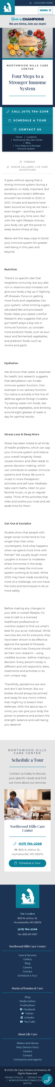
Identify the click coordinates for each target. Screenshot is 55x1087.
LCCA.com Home (43, 3)
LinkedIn (28, 1017)
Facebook (29, 1009)
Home (19, 137)
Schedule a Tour (29, 120)
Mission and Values (27, 1043)
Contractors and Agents (28, 1059)
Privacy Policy (14, 1077)
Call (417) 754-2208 (29, 111)
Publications (27, 1005)
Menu (46, 11)
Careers (27, 967)
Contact (27, 971)
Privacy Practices (39, 1077)
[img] (7, 111)
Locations (32, 137)
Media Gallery (28, 1001)
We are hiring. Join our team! (27, 23)
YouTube (29, 1021)
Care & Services (27, 955)
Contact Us (30, 129)
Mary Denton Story (27, 1047)
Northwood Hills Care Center (28, 140)
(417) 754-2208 (30, 843)
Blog (28, 143)
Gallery (27, 959)
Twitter (29, 1013)
